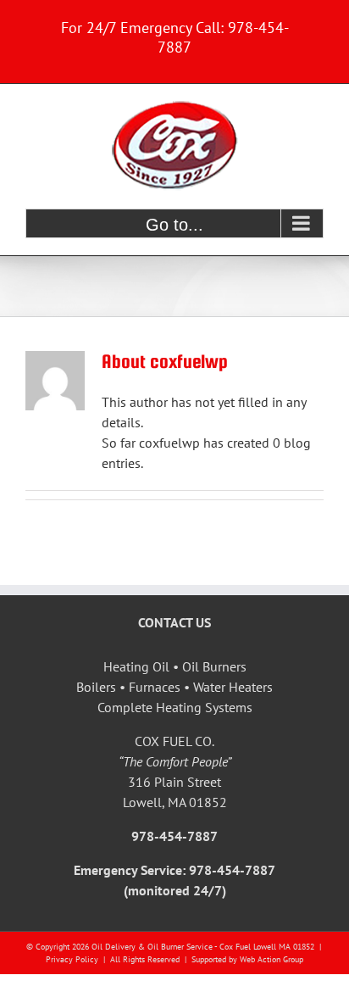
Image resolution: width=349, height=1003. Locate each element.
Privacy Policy (72, 959)
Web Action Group (271, 959)
